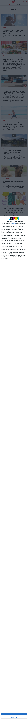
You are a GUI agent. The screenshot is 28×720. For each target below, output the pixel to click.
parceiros (14, 223)
